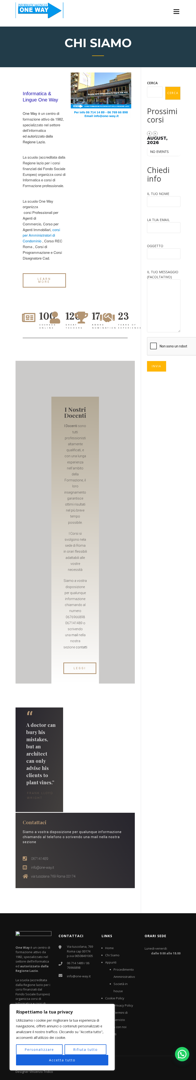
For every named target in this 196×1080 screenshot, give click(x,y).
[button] (44, 280)
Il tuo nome (158, 193)
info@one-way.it (79, 976)
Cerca (152, 83)
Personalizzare (39, 1049)
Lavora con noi (115, 1027)
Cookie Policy (114, 998)
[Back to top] (186, 1070)
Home (109, 948)
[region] (62, 1037)
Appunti (110, 962)
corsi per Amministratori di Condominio (41, 235)
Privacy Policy (123, 1005)
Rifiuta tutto (85, 1049)
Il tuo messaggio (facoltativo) (162, 274)
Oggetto (155, 246)
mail (74, 635)
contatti (81, 647)
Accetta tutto (62, 1060)
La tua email (158, 219)
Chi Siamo (112, 955)
